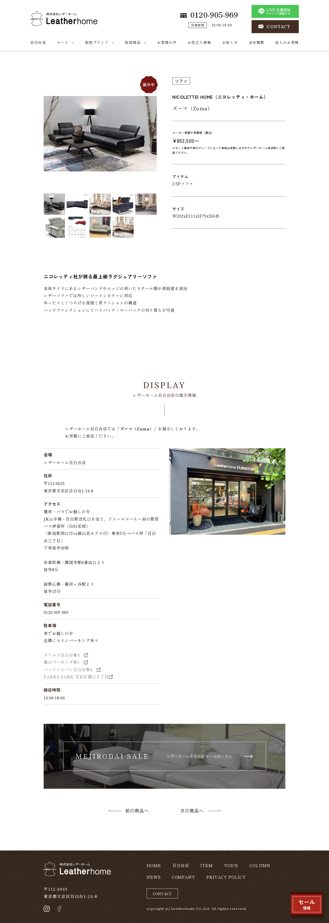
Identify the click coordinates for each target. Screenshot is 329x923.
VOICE (231, 865)
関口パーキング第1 (64, 662)
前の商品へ (137, 810)
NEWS (154, 877)
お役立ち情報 (199, 42)
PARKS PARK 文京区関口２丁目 (76, 676)
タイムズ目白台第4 (64, 655)
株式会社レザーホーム (51, 15)
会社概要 (256, 42)
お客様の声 (167, 42)
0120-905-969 (214, 14)
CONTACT (278, 26)
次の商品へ (192, 810)
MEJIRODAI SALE (153, 756)
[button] (153, 129)
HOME (154, 865)
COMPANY (183, 877)
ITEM (206, 865)
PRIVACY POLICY (226, 877)
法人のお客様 (287, 42)
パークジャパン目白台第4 (70, 669)
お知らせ (230, 42)
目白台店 (38, 42)
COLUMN (260, 865)
